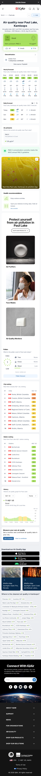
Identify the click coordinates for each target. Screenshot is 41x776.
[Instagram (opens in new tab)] (25, 687)
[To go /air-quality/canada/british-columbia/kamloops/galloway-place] (21, 466)
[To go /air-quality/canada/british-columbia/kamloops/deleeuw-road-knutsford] (21, 477)
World (2, 15)
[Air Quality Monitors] (20, 322)
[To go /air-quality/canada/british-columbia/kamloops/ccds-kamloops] (21, 462)
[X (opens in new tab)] (15, 687)
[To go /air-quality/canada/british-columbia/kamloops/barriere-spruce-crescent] (21, 451)
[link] (30, 9)
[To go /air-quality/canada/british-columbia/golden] (21, 421)
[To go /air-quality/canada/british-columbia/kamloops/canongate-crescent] (21, 473)
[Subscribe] (34, 680)
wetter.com (23, 372)
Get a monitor (14, 208)
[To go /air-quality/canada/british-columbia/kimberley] (21, 406)
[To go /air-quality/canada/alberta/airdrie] (21, 428)
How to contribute (21, 538)
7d (36, 103)
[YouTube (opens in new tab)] (20, 687)
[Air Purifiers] (20, 250)
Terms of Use (20, 765)
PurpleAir (24, 64)
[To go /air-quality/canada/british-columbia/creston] (21, 398)
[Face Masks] (20, 286)
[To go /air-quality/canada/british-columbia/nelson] (21, 413)
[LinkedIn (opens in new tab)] (30, 687)
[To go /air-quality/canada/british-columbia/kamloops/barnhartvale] (21, 447)
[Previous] (3, 2)
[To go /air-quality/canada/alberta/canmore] (21, 417)
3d (32, 103)
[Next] (38, 2)
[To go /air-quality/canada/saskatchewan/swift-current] (21, 425)
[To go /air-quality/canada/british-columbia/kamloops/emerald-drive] (21, 481)
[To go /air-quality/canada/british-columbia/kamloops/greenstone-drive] (21, 470)
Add (36, 15)
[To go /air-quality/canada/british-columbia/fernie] (21, 394)
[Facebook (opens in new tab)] (10, 687)
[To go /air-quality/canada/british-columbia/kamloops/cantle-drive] (21, 455)
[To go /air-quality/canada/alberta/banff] (21, 402)
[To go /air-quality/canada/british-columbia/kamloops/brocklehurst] (21, 458)
